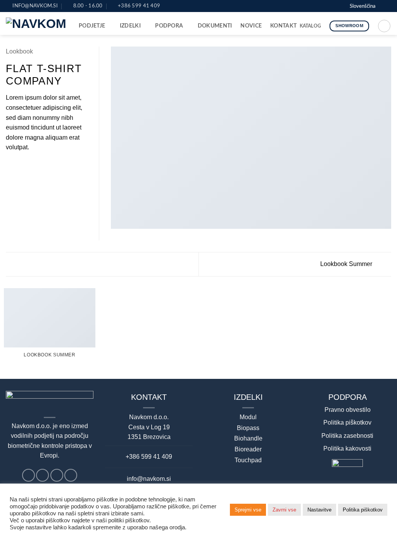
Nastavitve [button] (319, 510)
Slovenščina (362, 6)
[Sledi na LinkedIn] (333, 6)
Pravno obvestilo (348, 409)
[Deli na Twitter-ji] (20, 165)
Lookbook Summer (347, 264)
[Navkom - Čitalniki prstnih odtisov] (36, 23)
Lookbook (19, 51)
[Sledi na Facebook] (318, 6)
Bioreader (248, 449)
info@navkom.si (149, 478)
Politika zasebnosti (347, 435)
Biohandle (248, 438)
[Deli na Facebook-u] (10, 165)
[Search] (384, 26)
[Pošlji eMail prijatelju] (29, 165)
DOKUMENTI (215, 26)
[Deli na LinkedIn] (48, 165)
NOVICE (251, 26)
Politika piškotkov (347, 422)
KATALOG (310, 26)
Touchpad (248, 460)
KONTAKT (283, 26)
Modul (248, 417)
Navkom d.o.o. (149, 417)
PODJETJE (92, 26)
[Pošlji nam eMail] (325, 6)
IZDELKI (130, 26)
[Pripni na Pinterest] (39, 165)
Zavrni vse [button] (284, 510)
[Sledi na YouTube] (340, 6)
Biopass (248, 428)
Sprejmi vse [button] (248, 510)
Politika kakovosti (347, 448)
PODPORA (169, 26)
